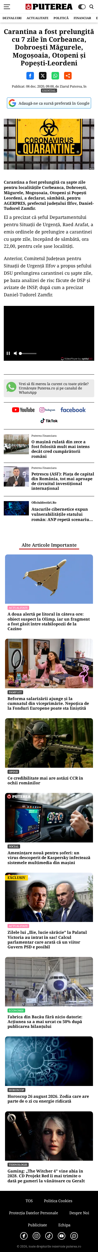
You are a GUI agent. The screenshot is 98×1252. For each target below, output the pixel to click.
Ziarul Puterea (71, 86)
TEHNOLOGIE (18, 1164)
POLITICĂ (61, 18)
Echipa (64, 1225)
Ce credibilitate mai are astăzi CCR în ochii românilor (45, 780)
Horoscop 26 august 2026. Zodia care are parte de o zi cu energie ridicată (48, 1099)
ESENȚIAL (49, 90)
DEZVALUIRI (12, 18)
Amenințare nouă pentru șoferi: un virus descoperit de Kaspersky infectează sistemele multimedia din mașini (49, 858)
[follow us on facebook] (73, 410)
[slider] (27, 355)
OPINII (13, 772)
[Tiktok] (49, 1236)
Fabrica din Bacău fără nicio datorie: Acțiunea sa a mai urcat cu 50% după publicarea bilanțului (45, 1022)
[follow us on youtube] (23, 410)
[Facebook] (24, 1236)
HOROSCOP (16, 1090)
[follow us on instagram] (47, 410)
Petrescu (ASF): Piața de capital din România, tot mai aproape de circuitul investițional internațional (62, 481)
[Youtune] (61, 1236)
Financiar (82, 18)
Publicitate (37, 1225)
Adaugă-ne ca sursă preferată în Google (54, 103)
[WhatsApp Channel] (74, 1236)
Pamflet (15, 692)
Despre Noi (79, 1212)
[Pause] (8, 354)
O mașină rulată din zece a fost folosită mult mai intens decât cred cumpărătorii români (60, 449)
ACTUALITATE (37, 18)
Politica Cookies (58, 1200)
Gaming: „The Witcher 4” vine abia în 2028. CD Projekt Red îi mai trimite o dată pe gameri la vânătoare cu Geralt (46, 1176)
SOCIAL (14, 846)
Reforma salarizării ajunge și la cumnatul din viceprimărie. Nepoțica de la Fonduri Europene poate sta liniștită (48, 703)
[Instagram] (36, 1236)
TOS (29, 1200)
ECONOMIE (16, 1010)
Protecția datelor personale (33, 1212)
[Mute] (15, 354)
